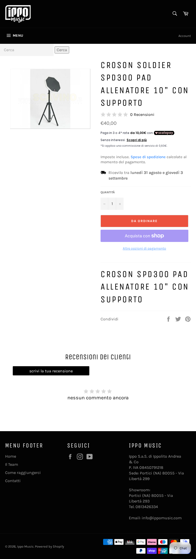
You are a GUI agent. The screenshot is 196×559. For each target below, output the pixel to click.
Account (184, 36)
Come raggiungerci (23, 472)
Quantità (108, 192)
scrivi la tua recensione (51, 371)
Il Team (11, 464)
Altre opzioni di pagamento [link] (144, 248)
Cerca (62, 49)
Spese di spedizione (148, 157)
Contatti (13, 480)
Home (10, 456)
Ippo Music (25, 546)
